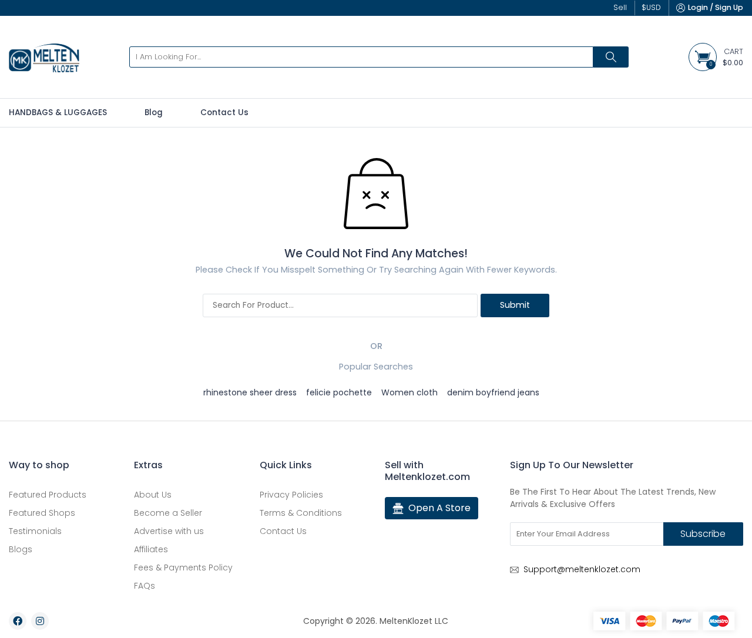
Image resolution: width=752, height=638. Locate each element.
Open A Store (439, 508)
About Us (153, 495)
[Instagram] (40, 621)
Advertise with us (169, 531)
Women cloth (409, 392)
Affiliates (151, 549)
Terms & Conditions (301, 513)
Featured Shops (42, 513)
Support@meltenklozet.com (581, 569)
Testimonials (35, 531)
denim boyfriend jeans (493, 392)
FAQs (144, 586)
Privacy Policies (291, 495)
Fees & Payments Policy (183, 567)
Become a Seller (168, 513)
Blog (154, 112)
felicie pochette (339, 392)
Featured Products (47, 495)
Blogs (20, 549)
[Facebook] (17, 621)
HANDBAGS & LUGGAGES (58, 112)
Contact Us (224, 112)
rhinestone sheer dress (250, 392)
